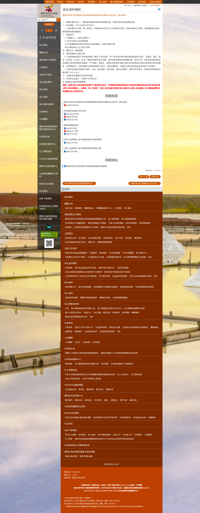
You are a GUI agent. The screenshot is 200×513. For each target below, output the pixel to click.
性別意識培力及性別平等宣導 (105, 417)
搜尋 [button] (58, 20)
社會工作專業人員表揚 (91, 379)
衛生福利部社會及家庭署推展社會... (79, 183)
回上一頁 (143, 177)
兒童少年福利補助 (116, 223)
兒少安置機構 (128, 253)
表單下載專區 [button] (45, 198)
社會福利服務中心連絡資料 (122, 364)
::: (38, 4)
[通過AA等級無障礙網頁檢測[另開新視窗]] (49, 234)
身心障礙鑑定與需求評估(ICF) (109, 308)
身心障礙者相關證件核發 (134, 308)
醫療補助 (154, 327)
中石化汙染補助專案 (73, 385)
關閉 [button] (67, 189)
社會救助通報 (101, 327)
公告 (67, 308)
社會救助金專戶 (90, 331)
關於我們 (68, 400)
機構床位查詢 (104, 298)
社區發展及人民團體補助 (75, 223)
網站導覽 (49, 2)
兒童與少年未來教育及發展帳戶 (135, 327)
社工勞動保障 (136, 374)
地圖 (106, 400)
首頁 (129, 5)
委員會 (81, 389)
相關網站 (152, 417)
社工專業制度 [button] (45, 151)
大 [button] (56, 30)
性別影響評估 (125, 417)
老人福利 (102, 2)
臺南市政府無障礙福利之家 (76, 317)
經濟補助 (103, 253)
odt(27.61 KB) (71, 134)
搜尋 (39, 19)
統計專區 (82, 238)
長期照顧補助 (144, 223)
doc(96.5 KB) (71, 128)
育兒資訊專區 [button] (45, 82)
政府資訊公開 (70, 238)
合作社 (77, 342)
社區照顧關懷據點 (120, 298)
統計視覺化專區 (94, 238)
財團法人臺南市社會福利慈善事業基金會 (81, 353)
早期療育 (93, 253)
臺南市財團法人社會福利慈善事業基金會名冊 (119, 353)
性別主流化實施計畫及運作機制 (78, 417)
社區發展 (96, 342)
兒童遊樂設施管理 (113, 257)
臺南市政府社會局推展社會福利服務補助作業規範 (86, 166)
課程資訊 (88, 400)
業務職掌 (78, 208)
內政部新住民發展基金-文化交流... (144, 183)
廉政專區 (138, 238)
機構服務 (135, 312)
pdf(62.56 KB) (71, 117)
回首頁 (60, 2)
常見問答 (43, 191)
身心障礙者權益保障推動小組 (83, 308)
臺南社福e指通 (71, 456)
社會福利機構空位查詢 (48, 175)
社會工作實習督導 (72, 379)
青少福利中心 (141, 253)
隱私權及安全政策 (111, 464)
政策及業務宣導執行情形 (75, 242)
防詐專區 (43, 45)
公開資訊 (68, 233)
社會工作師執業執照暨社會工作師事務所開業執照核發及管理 (90, 374)
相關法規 (109, 389)
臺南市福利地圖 (86, 456)
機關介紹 (68, 204)
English (81, 2)
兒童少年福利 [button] (45, 75)
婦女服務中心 (70, 287)
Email (54, 37)
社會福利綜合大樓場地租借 (48, 207)
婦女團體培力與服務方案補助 (106, 287)
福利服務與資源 (126, 287)
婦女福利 (142, 2)
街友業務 (105, 364)
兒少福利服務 (114, 253)
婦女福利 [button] (43, 89)
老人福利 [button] (43, 97)
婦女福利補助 (155, 5)
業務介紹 (78, 400)
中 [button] (49, 30)
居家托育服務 (123, 268)
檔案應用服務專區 (104, 242)
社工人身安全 (122, 374)
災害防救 (68, 327)
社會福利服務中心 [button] (47, 144)
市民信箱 (70, 2)
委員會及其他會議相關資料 (76, 253)
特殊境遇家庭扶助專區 (144, 287)
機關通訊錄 (89, 208)
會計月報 (118, 238)
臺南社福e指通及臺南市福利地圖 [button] (48, 217)
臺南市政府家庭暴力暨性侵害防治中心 (48, 127)
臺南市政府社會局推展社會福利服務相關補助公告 (85, 219)
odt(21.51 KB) (71, 120)
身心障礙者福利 (116, 2)
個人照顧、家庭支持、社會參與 (107, 312)
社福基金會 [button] (44, 136)
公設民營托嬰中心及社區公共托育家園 (81, 276)
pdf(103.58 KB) (72, 105)
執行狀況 (99, 389)
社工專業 (68, 439)
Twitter (47, 37)
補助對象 (90, 389)
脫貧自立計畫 (114, 327)
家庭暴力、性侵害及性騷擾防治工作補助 (81, 227)
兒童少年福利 (155, 2)
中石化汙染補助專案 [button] (48, 159)
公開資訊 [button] (43, 67)
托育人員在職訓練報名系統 (140, 276)
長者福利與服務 (71, 298)
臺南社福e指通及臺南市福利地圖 (79, 452)
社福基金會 (69, 348)
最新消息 (133, 400)
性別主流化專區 (71, 413)
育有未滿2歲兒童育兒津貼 (85, 268)
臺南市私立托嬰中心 (106, 268)
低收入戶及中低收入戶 (84, 327)
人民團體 (68, 338)
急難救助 (68, 331)
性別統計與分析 (139, 417)
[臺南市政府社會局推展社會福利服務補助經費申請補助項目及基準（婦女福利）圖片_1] (49, 243)
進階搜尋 (49, 24)
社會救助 (130, 2)
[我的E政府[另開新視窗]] (49, 227)
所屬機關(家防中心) (104, 208)
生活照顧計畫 (70, 389)
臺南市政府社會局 (49, 10)
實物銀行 (78, 331)
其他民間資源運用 (107, 331)
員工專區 (127, 208)
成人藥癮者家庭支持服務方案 (87, 364)
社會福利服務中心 (72, 359)
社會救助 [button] (43, 112)
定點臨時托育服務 (119, 276)
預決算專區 (108, 238)
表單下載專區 (70, 430)
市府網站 (91, 2)
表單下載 (123, 400)
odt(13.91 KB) (71, 151)
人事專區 (118, 208)
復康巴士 (87, 312)
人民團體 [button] (43, 119)
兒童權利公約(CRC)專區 (75, 257)
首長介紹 (68, 208)
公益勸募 (86, 342)
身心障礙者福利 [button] (46, 104)
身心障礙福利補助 (129, 219)
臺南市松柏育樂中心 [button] (48, 166)
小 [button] (41, 30)
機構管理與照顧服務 (88, 298)
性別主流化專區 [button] (46, 184)
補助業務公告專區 (140, 5)
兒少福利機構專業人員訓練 (135, 257)
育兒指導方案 (104, 276)
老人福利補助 (113, 219)
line (51, 37)
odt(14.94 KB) (71, 143)
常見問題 (98, 400)
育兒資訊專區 (70, 263)
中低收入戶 (127, 435)
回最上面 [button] (155, 177)
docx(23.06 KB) (72, 114)
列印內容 (159, 9)
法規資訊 (128, 238)
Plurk (44, 37)
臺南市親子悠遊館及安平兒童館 (117, 272)
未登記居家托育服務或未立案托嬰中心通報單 (83, 272)
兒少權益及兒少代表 (96, 257)
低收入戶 (117, 435)
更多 (129, 227)
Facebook (40, 37)
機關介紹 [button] (43, 52)
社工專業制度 (70, 370)
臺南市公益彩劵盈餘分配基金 (113, 227)
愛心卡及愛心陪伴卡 (73, 312)
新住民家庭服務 (84, 287)
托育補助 (68, 268)
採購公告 (91, 242)
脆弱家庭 (68, 364)
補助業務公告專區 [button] (47, 60)
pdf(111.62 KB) (72, 131)
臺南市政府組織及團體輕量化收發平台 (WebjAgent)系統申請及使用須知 (104, 439)
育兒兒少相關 (70, 435)
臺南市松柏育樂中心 (73, 396)
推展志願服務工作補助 (97, 223)
